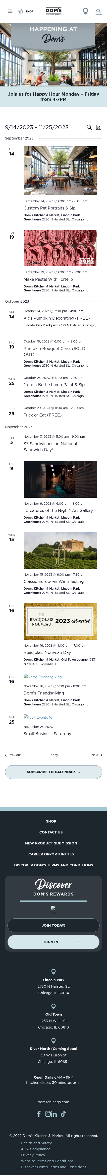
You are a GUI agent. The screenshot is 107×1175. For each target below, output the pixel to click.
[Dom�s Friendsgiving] (60, 677)
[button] (53, 925)
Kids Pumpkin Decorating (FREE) (57, 318)
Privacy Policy (33, 1155)
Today (53, 755)
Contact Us (51, 832)
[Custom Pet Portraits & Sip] (60, 170)
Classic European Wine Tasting (54, 581)
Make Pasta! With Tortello (48, 279)
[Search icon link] (99, 11)
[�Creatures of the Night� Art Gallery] (60, 479)
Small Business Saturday (47, 733)
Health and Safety (36, 1143)
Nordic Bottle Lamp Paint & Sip (54, 384)
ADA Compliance (35, 1149)
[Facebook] (39, 1113)
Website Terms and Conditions (47, 1161)
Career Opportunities (51, 854)
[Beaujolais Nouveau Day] (60, 621)
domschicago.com (53, 1102)
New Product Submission (51, 843)
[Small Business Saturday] (60, 717)
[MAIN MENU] (10, 11)
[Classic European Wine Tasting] (60, 550)
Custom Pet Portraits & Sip (50, 208)
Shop (51, 821)
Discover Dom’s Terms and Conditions (53, 865)
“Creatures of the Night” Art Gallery (58, 510)
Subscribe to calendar (51, 772)
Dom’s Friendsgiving (44, 693)
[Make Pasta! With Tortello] (60, 248)
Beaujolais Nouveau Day (47, 652)
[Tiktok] (63, 1113)
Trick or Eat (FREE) (43, 415)
